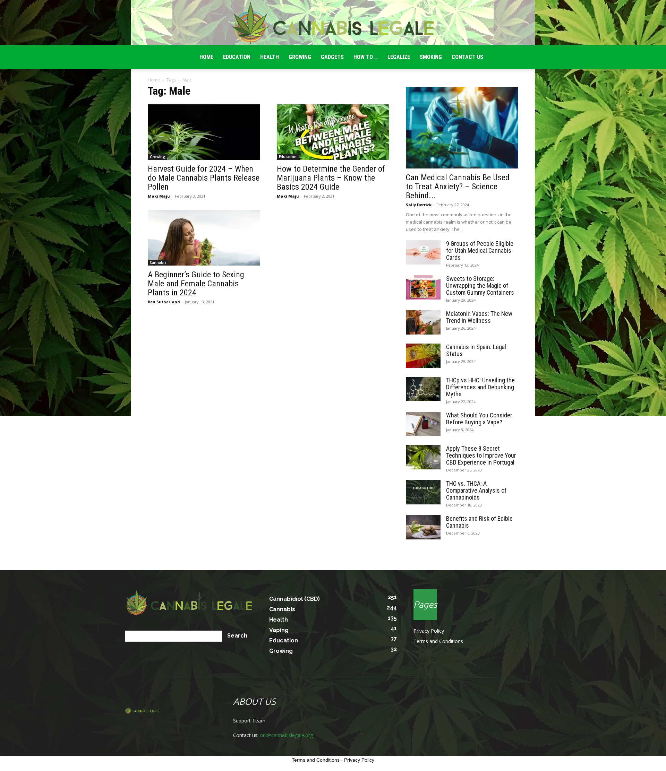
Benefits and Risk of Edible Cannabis (479, 522)
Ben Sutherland (164, 301)
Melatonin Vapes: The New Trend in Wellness (479, 317)
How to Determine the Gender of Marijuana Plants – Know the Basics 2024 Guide (331, 178)
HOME (206, 57)
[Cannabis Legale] (333, 23)
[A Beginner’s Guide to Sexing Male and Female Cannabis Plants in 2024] (204, 238)
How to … (365, 57)
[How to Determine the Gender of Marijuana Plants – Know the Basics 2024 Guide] (333, 132)
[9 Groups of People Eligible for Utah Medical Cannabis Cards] (423, 252)
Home (154, 80)
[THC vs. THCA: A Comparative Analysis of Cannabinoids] (423, 492)
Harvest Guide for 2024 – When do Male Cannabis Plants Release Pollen (203, 178)
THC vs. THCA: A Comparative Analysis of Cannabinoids (476, 490)
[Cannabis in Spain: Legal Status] (423, 356)
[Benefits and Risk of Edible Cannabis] (423, 527)
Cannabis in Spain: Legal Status (476, 350)
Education (236, 57)
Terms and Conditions (438, 641)
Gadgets (332, 57)
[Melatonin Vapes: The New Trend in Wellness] (423, 322)
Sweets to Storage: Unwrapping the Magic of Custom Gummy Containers (480, 285)
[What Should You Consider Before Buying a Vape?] (423, 424)
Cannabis (158, 262)
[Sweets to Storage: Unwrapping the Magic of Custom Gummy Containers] (423, 287)
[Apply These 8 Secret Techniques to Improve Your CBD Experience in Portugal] (423, 457)
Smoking (431, 57)
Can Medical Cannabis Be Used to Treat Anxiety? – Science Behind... (458, 186)
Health (269, 57)
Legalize (398, 57)
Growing (300, 57)
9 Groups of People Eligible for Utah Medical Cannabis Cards (479, 250)
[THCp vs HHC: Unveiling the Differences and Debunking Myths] (423, 389)
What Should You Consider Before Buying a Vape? (479, 419)
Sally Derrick (419, 204)
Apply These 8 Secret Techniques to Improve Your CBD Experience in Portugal (481, 455)
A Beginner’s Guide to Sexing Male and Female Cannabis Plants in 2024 (196, 283)
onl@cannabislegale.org (286, 735)
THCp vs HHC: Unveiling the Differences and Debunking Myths (480, 387)
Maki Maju (159, 196)
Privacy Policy (428, 630)
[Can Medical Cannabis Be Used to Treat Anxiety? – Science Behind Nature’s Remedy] (462, 127)
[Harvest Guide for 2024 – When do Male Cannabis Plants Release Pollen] (204, 132)
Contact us (467, 57)
